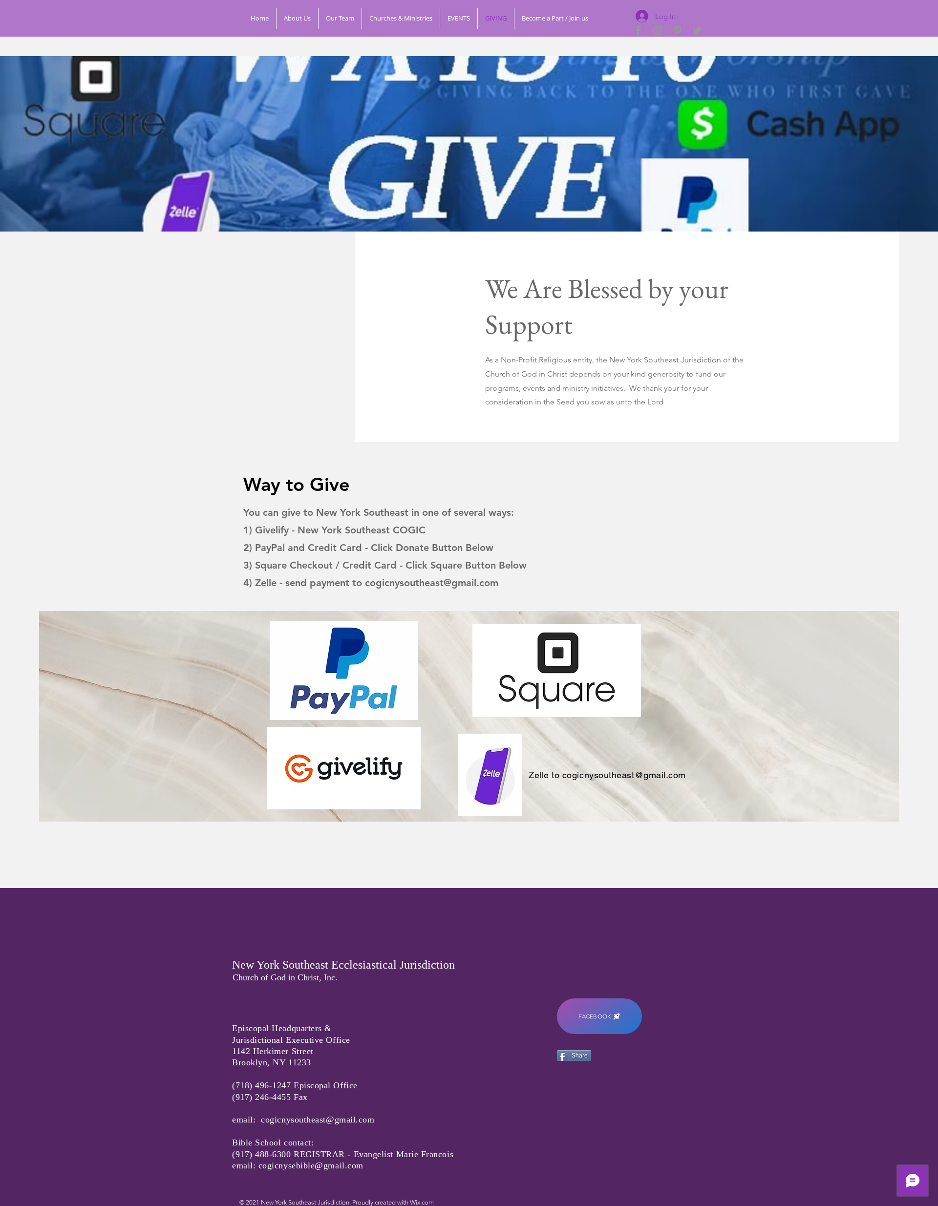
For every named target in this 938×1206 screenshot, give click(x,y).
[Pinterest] (677, 30)
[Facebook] (638, 30)
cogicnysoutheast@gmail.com (431, 583)
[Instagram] (658, 30)
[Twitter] (697, 30)
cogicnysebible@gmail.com (310, 1165)
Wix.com (422, 1202)
